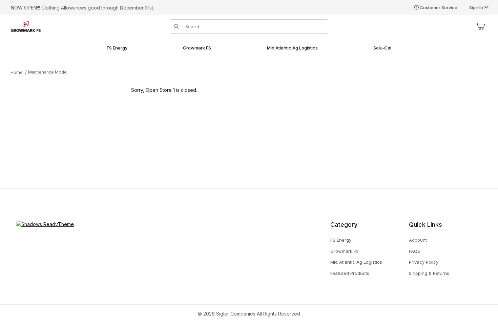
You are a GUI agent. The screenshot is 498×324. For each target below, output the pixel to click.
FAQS (414, 251)
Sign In (476, 7)
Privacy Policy (423, 262)
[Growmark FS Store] (45, 223)
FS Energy (340, 240)
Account (418, 240)
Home (17, 72)
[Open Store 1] (26, 26)
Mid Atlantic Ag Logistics (356, 262)
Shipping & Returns (429, 273)
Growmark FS (344, 251)
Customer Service (438, 7)
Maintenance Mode (47, 72)
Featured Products (349, 273)
